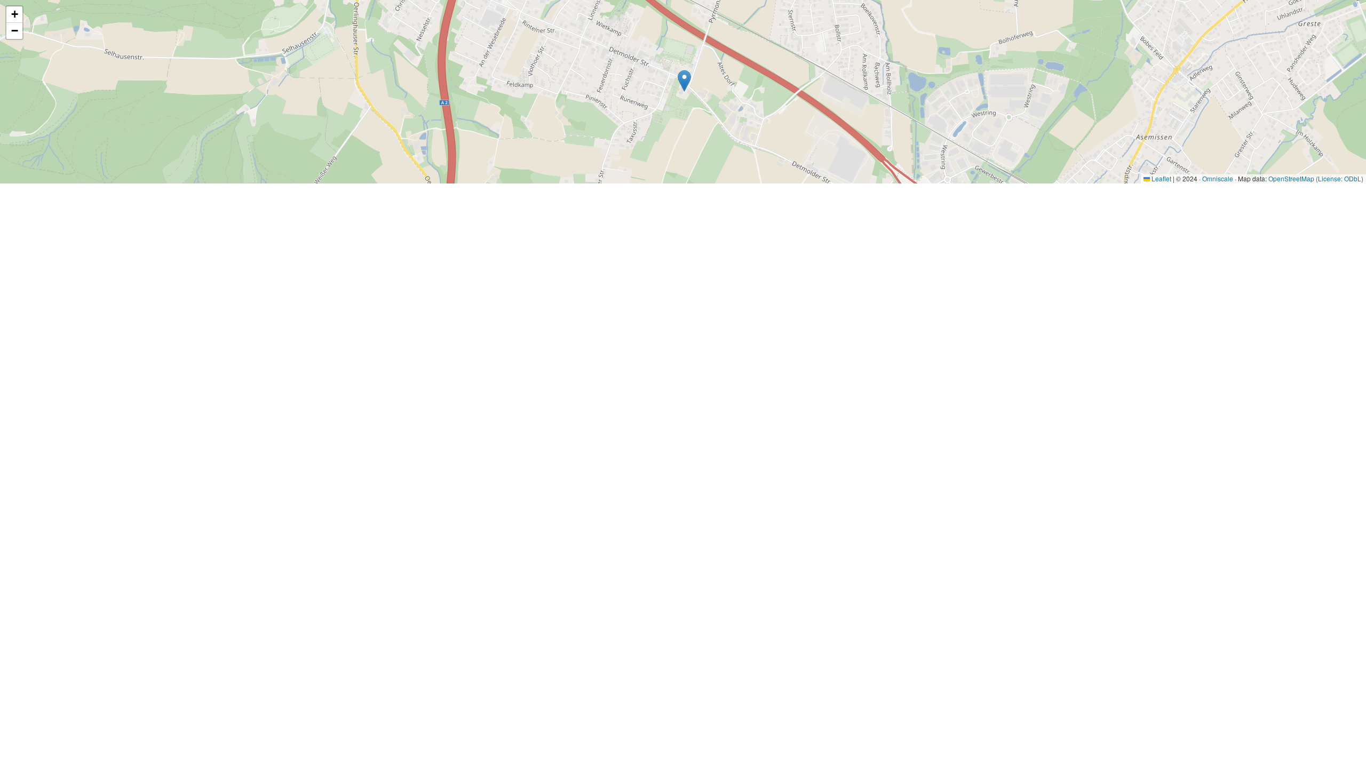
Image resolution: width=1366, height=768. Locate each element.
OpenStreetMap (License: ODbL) (1315, 178)
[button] (684, 81)
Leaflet (1160, 178)
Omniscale (1217, 178)
